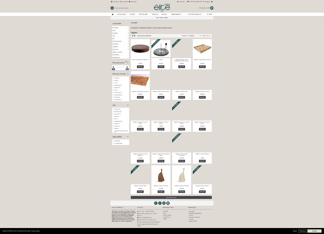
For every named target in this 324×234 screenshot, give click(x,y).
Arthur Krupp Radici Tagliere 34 (140, 59)
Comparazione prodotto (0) (144, 35)
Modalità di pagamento (195, 213)
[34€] (113, 67)
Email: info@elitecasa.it (145, 217)
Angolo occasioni (117, 52)
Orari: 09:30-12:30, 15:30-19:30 (147, 220)
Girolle (161, 59)
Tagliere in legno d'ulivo (181, 91)
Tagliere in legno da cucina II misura (161, 122)
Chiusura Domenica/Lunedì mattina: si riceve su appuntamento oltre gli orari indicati (148, 223)
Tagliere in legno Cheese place (161, 91)
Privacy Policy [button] (35, 231)
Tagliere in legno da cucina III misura (181, 122)
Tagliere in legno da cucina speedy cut (140, 154)
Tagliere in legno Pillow (140, 185)
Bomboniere (116, 55)
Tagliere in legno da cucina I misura (140, 122)
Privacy (191, 215)
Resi (165, 213)
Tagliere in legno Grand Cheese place (160, 154)
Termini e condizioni (194, 217)
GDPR (165, 219)
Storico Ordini (167, 215)
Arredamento (116, 57)
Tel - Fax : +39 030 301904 (146, 211)
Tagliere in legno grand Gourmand (182, 154)
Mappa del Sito (193, 221)
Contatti (166, 211)
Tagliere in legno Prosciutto (161, 185)
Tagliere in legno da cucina (202, 91)
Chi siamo (192, 211)
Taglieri (166, 17)
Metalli (161, 17)
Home (157, 17)
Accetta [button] (314, 231)
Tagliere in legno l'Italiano (202, 154)
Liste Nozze (167, 217)
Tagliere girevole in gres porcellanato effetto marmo (181, 60)
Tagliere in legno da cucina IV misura (202, 122)
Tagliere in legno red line (202, 185)
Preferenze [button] (303, 231)
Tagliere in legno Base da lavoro (202, 59)
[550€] (127, 67)
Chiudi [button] (295, 231)
